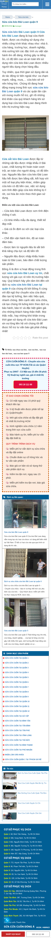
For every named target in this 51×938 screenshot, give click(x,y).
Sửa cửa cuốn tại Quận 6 (17, 682)
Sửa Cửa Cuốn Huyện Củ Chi (29, 803)
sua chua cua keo (20, 350)
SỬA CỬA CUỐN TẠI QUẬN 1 (17, 658)
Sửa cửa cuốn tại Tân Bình (17, 726)
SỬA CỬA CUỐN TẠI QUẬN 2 (17, 663)
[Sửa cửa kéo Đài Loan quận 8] (25, 514)
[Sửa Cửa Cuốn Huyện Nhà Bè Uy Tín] (9, 786)
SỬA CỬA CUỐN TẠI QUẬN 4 (17, 672)
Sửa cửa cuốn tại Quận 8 (17, 692)
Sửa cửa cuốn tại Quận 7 (17, 687)
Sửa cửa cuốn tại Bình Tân (17, 721)
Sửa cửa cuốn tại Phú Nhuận (18, 750)
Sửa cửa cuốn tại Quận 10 (17, 701)
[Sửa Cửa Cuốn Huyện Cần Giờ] (9, 816)
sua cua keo (33, 350)
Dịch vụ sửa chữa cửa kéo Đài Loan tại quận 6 (23, 581)
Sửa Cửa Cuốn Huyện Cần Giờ (30, 813)
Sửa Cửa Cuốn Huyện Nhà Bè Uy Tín (32, 783)
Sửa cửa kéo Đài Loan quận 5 (16, 631)
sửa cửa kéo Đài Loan (24, 284)
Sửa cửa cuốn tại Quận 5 (17, 677)
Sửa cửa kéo (23, 17)
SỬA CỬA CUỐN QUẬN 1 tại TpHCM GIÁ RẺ (23, 759)
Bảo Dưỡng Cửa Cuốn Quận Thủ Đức (32, 793)
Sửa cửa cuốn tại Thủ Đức (17, 740)
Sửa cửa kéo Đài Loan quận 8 (16, 532)
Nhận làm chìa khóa (14, 755)
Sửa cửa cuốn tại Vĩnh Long (18, 735)
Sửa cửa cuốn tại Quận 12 (17, 711)
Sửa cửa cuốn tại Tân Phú (17, 730)
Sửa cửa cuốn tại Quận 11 (17, 706)
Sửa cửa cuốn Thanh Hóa (14, 922)
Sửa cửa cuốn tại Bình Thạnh (19, 745)
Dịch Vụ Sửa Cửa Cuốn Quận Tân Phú (32, 773)
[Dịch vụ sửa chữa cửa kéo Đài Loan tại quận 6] (25, 564)
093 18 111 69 (25, 384)
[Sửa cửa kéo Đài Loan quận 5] (25, 613)
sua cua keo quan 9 (21, 354)
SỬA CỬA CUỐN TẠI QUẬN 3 (17, 668)
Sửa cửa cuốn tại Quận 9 (17, 697)
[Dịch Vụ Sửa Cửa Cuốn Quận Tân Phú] (9, 776)
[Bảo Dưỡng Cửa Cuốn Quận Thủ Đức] (9, 796)
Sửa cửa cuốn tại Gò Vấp (17, 716)
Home (7, 17)
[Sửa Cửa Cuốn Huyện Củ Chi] (9, 806)
